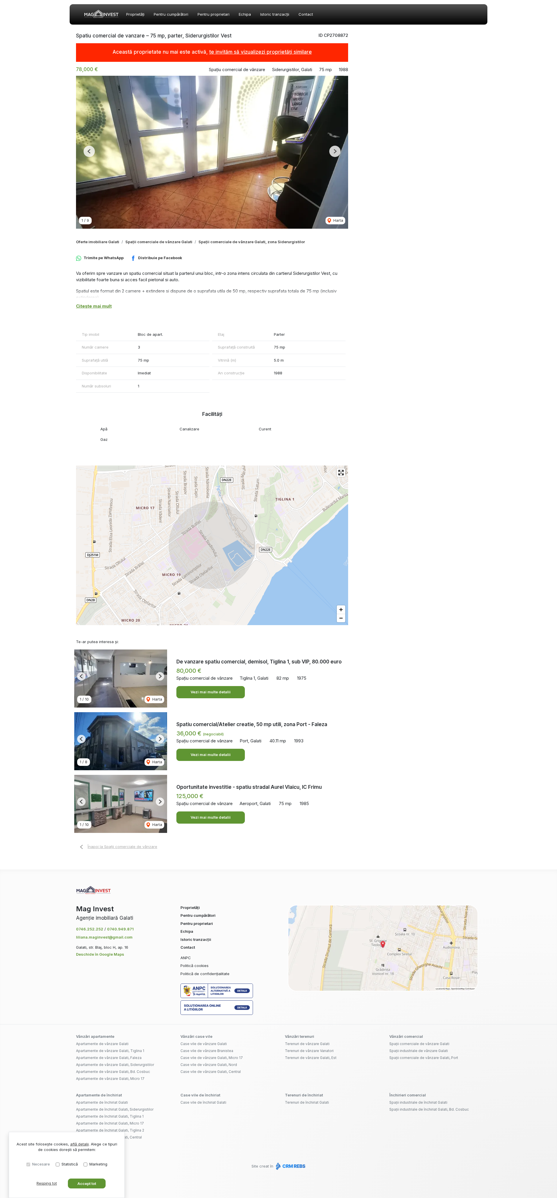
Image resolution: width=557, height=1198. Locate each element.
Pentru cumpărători (171, 14)
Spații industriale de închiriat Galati (418, 1102)
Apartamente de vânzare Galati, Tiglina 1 (110, 1051)
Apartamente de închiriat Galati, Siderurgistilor (114, 1109)
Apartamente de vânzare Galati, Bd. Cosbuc (113, 1071)
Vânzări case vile (196, 1036)
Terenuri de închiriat (304, 1095)
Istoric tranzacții (274, 14)
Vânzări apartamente (95, 1036)
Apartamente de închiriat (99, 1095)
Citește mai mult (94, 306)
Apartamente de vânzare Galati (102, 1044)
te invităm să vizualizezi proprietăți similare (260, 52)
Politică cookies (194, 965)
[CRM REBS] (289, 1166)
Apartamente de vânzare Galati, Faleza (109, 1058)
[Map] (212, 545)
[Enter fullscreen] (341, 472)
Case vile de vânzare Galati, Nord (208, 1064)
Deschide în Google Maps (100, 954)
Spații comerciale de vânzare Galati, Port (423, 1058)
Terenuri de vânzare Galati (307, 1044)
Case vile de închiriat (200, 1095)
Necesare (41, 1164)
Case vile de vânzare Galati (203, 1044)
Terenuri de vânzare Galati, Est (311, 1058)
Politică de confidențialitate (204, 973)
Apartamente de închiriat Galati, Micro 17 (110, 1123)
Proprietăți (135, 14)
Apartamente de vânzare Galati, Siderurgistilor (115, 1064)
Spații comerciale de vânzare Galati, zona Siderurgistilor (251, 241)
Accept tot (86, 1183)
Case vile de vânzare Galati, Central (210, 1071)
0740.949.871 (120, 929)
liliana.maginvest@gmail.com (104, 937)
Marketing (98, 1164)
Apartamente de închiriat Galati (102, 1102)
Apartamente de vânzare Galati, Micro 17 (110, 1078)
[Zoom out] (341, 618)
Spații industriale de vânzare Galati (418, 1051)
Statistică (70, 1164)
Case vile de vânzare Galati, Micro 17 (211, 1058)
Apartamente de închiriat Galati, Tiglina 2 (110, 1130)
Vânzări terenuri (299, 1036)
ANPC (185, 957)
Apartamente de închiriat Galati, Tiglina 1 (110, 1116)
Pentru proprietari (213, 14)
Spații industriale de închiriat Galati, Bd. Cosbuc (429, 1109)
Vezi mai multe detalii (211, 692)
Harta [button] (337, 220)
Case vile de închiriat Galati (203, 1102)
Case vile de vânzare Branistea (206, 1051)
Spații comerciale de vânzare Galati (158, 241)
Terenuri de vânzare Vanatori (309, 1051)
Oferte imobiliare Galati (97, 241)
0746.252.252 (89, 929)
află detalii (79, 1144)
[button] (89, 151)
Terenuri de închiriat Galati (307, 1102)
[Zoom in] (341, 609)
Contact (306, 14)
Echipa (245, 14)
